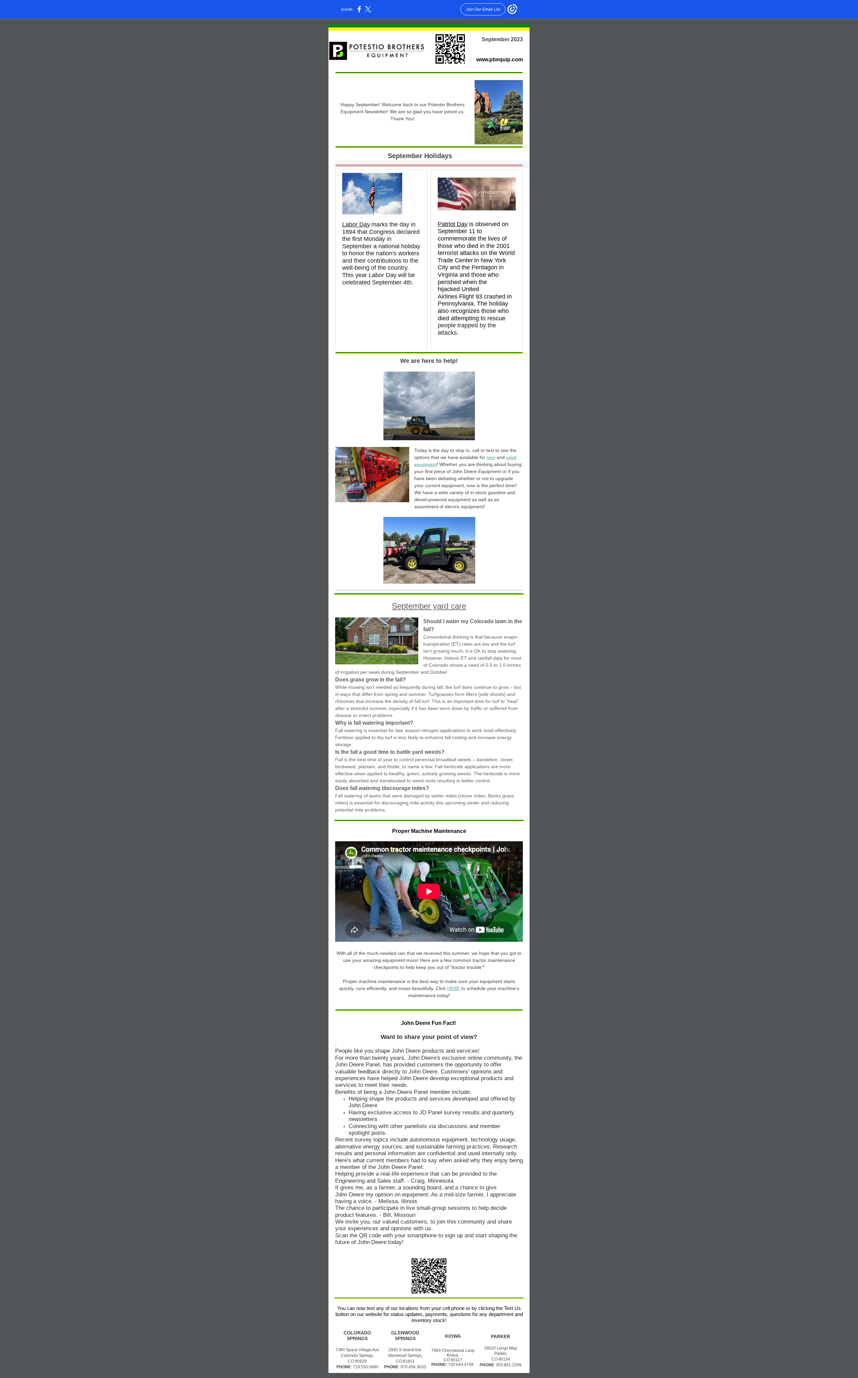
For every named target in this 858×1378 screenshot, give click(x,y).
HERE (453, 988)
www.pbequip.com (499, 59)
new (491, 457)
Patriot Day (453, 224)
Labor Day (356, 224)
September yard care (429, 605)
